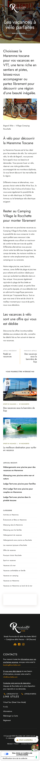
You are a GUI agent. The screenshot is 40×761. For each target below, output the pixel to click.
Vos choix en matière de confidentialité (22, 754)
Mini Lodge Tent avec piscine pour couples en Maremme (18, 490)
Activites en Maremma (10, 515)
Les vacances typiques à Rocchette (15, 545)
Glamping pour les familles (12, 530)
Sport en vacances (18, 33)
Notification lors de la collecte (15, 758)
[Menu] (35, 9)
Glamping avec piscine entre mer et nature (18, 477)
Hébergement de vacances (12, 535)
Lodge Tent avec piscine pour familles (19, 483)
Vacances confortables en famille (14, 570)
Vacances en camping (10, 575)
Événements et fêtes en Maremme (15, 520)
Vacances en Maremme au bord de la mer (17, 586)
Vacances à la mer (9, 565)
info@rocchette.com (10, 677)
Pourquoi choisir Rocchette (12, 555)
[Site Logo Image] (18, 8)
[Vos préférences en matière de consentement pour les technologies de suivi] (36, 757)
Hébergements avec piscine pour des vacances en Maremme (19, 469)
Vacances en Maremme (11, 581)
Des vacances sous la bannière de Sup (19, 409)
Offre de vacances (9, 550)
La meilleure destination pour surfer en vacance (19, 449)
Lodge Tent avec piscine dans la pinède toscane (17, 499)
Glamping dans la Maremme (13, 525)
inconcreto (25, 404)
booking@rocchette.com (11, 665)
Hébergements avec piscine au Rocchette (17, 540)
